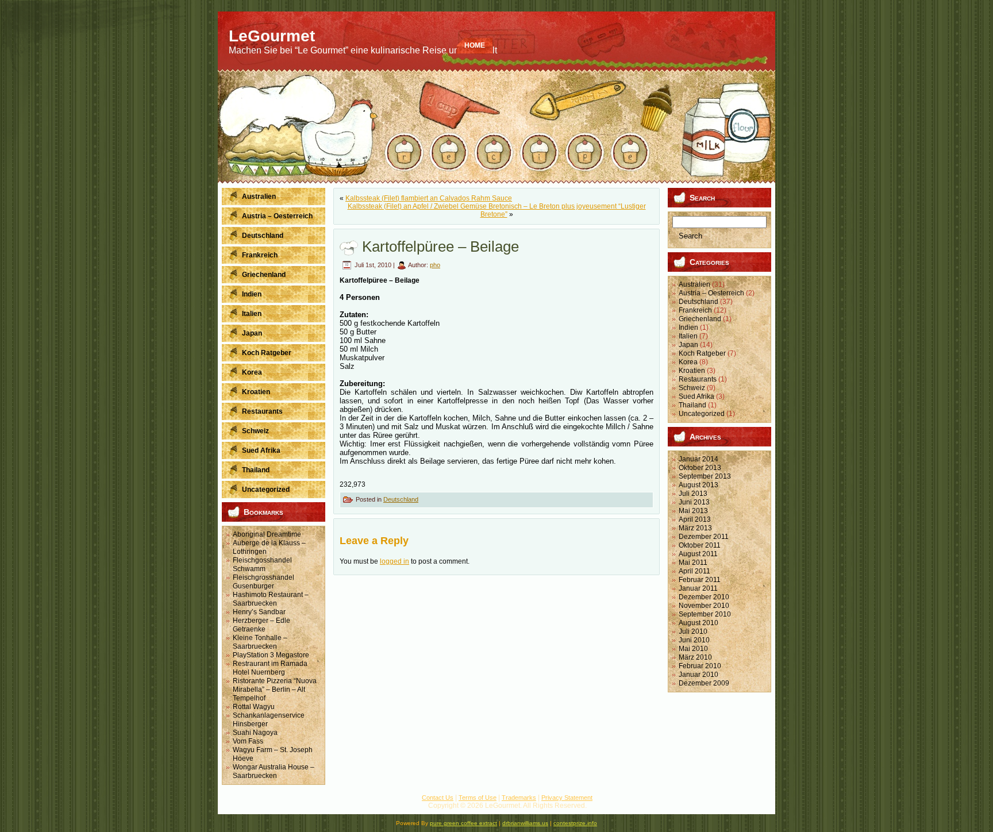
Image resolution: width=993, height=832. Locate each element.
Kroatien (692, 371)
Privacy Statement (566, 797)
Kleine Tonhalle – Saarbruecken (260, 642)
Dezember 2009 (704, 683)
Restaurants (698, 379)
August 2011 (698, 554)
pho (435, 264)
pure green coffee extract (463, 823)
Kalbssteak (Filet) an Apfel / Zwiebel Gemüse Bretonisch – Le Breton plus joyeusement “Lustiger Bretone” (497, 210)
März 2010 (695, 657)
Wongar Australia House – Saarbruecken (273, 771)
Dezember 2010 (704, 597)
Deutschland (400, 499)
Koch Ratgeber (702, 353)
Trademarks (519, 797)
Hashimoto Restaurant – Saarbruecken (271, 599)
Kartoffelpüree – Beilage (440, 246)
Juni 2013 (694, 502)
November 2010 (704, 606)
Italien (688, 336)
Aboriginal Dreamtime (267, 534)
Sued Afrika (696, 396)
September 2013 (705, 476)
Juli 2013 (693, 494)
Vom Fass (248, 741)
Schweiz (692, 388)
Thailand (692, 405)
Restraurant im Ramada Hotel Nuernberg (270, 668)
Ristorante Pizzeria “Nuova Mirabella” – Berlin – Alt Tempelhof (275, 689)
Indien (688, 327)
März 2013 (695, 528)
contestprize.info (575, 823)
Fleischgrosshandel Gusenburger (263, 581)
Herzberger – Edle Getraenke (261, 625)
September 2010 (705, 614)
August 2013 (698, 485)
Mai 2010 (693, 649)
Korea (688, 362)
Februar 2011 (700, 580)
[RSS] (231, 803)
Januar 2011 (698, 588)
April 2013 (695, 519)
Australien (694, 284)
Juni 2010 (694, 640)
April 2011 (694, 571)
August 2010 (698, 623)
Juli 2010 (693, 631)
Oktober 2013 (700, 468)
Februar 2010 (700, 666)
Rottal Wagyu (254, 707)
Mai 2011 (693, 562)
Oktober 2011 (700, 545)
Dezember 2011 (704, 537)
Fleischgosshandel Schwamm (262, 564)
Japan (688, 345)
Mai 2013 (693, 511)
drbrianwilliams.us (525, 823)
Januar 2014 (698, 459)
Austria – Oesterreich (711, 293)
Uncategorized (702, 414)
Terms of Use (477, 797)
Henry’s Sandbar (259, 612)
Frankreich (695, 310)
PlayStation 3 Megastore (271, 655)
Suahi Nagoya (255, 733)
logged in (394, 561)
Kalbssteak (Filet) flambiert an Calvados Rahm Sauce (428, 198)
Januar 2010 (698, 675)
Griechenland (700, 319)
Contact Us (437, 797)
